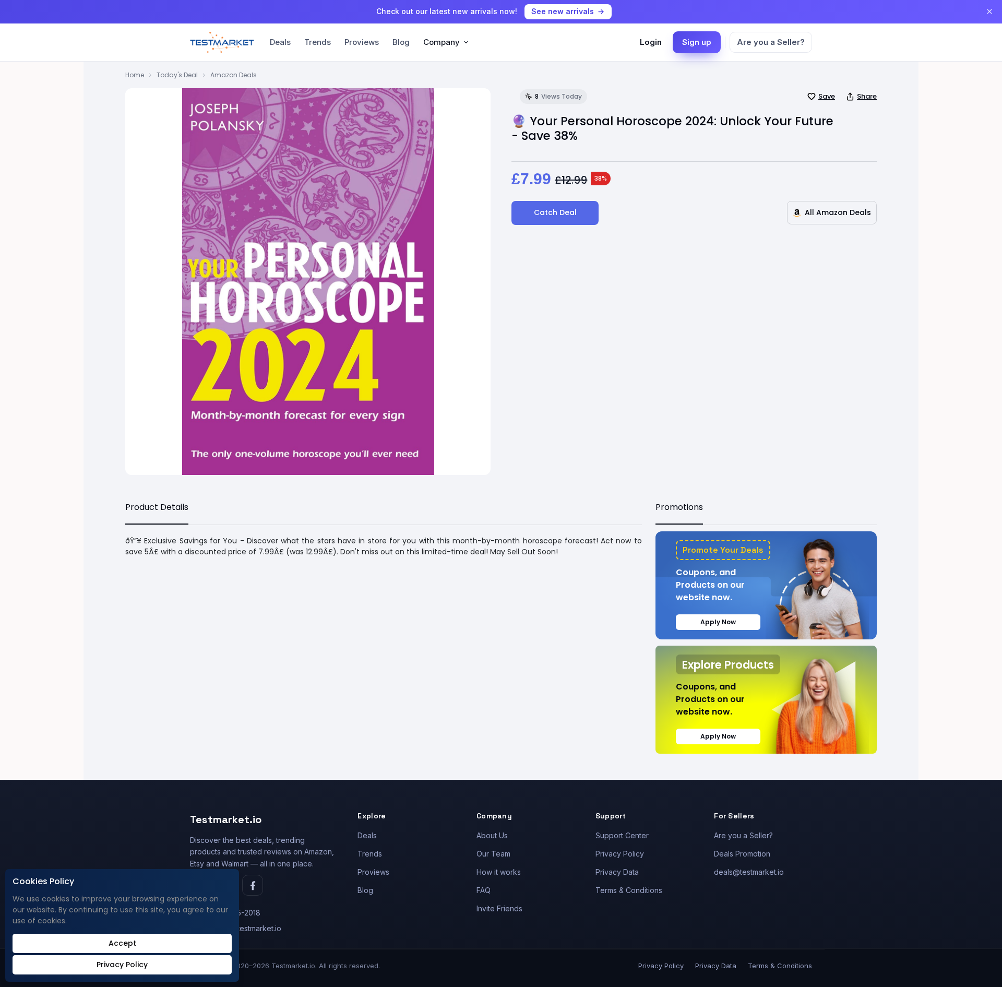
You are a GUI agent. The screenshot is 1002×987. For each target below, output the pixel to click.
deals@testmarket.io (749, 871)
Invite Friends (499, 908)
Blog (401, 42)
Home (134, 74)
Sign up (696, 42)
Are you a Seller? (771, 42)
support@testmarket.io (242, 928)
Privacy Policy (619, 853)
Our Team (493, 853)
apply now (718, 621)
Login (651, 42)
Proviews (361, 42)
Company (441, 42)
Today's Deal (177, 74)
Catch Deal (555, 212)
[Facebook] (252, 885)
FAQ (483, 890)
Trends (317, 42)
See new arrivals (562, 11)
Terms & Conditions (628, 890)
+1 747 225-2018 (232, 912)
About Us (492, 835)
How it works (498, 871)
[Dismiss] (989, 11)
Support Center (622, 835)
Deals (280, 42)
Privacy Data (617, 871)
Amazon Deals (233, 74)
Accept (122, 943)
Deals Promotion (742, 853)
